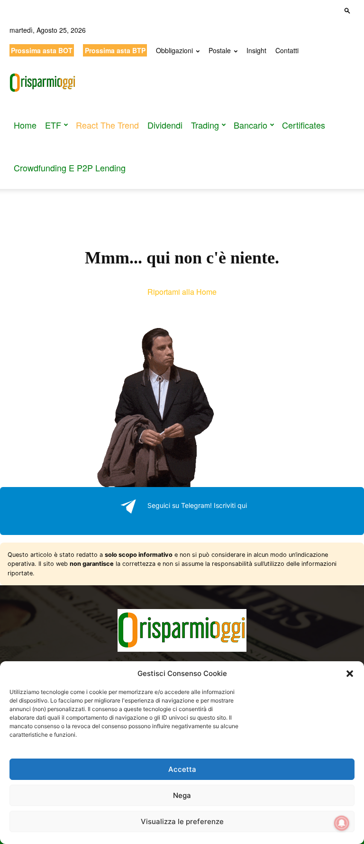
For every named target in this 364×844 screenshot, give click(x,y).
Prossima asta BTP (115, 50)
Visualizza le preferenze (182, 821)
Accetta (182, 769)
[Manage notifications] (341, 823)
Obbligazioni (174, 50)
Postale (220, 50)
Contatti (287, 50)
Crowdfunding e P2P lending (70, 167)
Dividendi (164, 125)
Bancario (250, 125)
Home (25, 125)
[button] (350, 673)
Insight (256, 50)
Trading (205, 125)
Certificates (303, 125)
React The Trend (107, 125)
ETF (53, 125)
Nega (182, 795)
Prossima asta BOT (42, 50)
